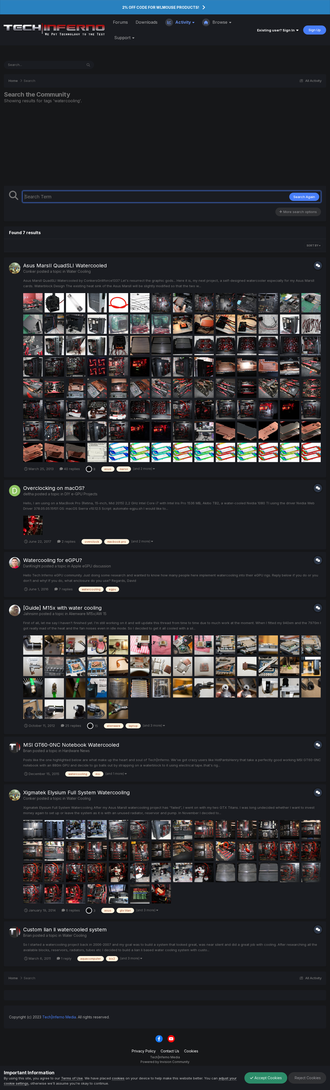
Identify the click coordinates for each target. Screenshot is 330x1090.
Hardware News (76, 750)
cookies (118, 1078)
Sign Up (315, 30)
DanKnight (31, 566)
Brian (27, 750)
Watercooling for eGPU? (52, 560)
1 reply (65, 958)
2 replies (68, 541)
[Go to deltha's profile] (14, 490)
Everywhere (66, 65)
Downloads (147, 22)
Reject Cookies (307, 1078)
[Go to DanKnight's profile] (14, 562)
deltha (28, 494)
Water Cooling (79, 271)
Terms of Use (72, 1078)
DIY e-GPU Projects (80, 494)
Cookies (191, 1051)
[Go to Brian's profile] (14, 747)
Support (123, 37)
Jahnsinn (30, 613)
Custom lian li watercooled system (65, 929)
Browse (220, 22)
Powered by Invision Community (165, 1062)
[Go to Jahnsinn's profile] (14, 610)
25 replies (72, 725)
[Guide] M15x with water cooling (62, 608)
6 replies (72, 910)
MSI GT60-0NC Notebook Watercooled (71, 745)
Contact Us (170, 1051)
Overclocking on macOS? (54, 488)
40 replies (71, 469)
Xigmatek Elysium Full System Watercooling (76, 792)
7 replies (65, 589)
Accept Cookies (267, 1078)
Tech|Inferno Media (59, 1017)
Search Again (304, 197)
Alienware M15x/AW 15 (87, 613)
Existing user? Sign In (276, 30)
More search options (299, 212)
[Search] (88, 65)
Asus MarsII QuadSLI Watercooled (65, 265)
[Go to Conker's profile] (14, 268)
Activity (183, 22)
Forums (120, 22)
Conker (29, 271)
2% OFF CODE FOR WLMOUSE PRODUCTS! (160, 7)
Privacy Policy (144, 1051)
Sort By (313, 245)
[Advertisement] (165, 144)
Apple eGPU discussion (91, 566)
